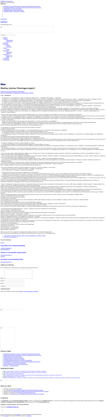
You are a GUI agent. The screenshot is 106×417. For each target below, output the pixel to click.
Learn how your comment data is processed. (28, 291)
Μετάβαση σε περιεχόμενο (7, 1)
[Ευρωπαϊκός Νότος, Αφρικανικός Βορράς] (2, 242)
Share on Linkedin (21, 93)
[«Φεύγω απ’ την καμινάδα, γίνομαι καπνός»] (5, 249)
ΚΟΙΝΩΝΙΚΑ (21, 91)
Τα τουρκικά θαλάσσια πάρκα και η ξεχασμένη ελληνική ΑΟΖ (17, 360)
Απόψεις (5, 37)
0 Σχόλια (8, 91)
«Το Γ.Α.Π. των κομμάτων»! (10, 237)
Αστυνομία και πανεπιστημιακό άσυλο (12, 259)
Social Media (9, 55)
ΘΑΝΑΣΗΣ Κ (13, 91)
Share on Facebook (5, 93)
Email (2, 283)
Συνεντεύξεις (9, 41)
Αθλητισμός (9, 52)
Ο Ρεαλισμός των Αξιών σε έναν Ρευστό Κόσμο (14, 363)
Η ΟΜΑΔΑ (6, 58)
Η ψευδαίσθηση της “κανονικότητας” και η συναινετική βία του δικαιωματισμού (21, 361)
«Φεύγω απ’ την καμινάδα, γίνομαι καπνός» (13, 252)
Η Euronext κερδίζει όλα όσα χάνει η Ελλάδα (13, 11)
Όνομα (3, 280)
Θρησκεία (8, 53)
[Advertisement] (53, 72)
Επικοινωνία (6, 59)
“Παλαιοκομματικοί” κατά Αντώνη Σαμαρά (13, 10)
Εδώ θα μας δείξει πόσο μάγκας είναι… (26, 392)
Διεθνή (8, 49)
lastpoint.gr (4, 22)
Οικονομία (5, 42)
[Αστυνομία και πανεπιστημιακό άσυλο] (3, 256)
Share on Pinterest (29, 93)
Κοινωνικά (5, 44)
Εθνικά (5, 48)
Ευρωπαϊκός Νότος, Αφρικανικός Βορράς (13, 245)
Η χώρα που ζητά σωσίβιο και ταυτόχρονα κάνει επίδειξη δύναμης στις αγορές (25, 390)
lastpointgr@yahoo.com (12, 407)
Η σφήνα (19, 388)
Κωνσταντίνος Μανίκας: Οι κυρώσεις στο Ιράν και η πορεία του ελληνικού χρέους (22, 7)
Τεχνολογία (6, 54)
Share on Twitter (13, 93)
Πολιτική (5, 39)
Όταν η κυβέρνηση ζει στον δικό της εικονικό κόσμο (15, 364)
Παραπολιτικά (9, 40)
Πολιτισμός (6, 50)
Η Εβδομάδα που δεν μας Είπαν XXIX (12, 8)
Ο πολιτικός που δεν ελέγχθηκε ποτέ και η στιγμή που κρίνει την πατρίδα (27, 394)
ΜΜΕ (7, 57)
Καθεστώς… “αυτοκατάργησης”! (11, 365)
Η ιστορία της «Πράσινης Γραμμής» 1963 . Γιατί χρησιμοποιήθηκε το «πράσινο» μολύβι (24, 235)
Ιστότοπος (3, 286)
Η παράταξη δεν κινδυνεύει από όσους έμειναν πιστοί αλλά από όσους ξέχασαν (21, 6)
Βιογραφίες (9, 46)
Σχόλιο (3, 278)
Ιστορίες (8, 45)
